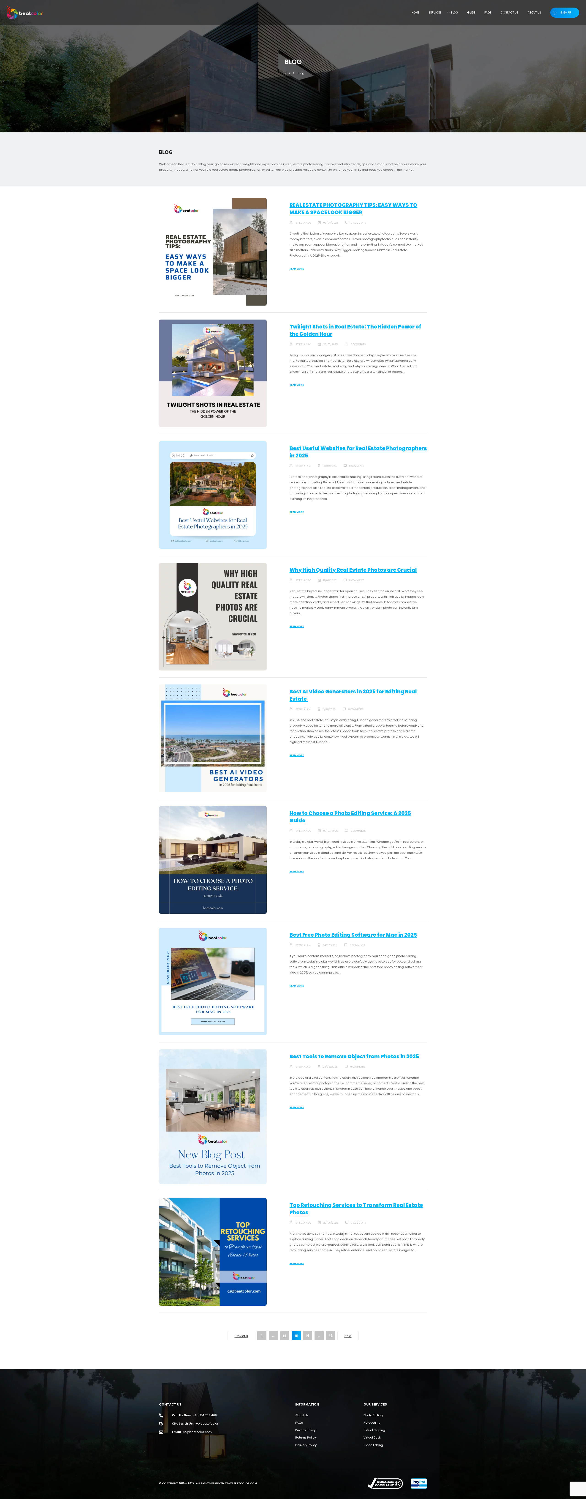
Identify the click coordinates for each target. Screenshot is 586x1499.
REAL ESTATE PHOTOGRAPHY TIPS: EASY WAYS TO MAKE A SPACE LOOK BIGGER (353, 209)
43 (330, 1335)
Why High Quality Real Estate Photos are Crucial (353, 570)
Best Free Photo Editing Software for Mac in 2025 (353, 934)
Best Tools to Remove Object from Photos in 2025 (354, 1056)
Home (286, 73)
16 (307, 1335)
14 (284, 1335)
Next (348, 1336)
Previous (241, 1336)
